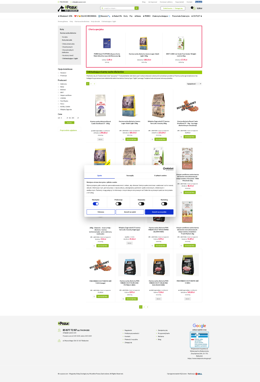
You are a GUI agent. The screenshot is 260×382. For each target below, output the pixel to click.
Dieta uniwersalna (68, 44)
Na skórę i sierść (67, 55)
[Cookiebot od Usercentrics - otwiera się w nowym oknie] (164, 168)
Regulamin (128, 330)
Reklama (161, 336)
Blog (143, 2)
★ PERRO (147, 16)
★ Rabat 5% (117, 16)
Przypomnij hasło (164, 333)
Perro (62, 104)
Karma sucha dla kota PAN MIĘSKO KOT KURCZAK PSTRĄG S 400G (129, 283)
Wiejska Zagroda (66, 109)
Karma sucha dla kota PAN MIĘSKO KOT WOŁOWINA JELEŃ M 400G (158, 230)
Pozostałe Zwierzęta (180, 16)
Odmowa (101, 212)
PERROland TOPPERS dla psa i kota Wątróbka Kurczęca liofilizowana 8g (107, 55)
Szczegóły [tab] (130, 175)
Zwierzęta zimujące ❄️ (161, 16)
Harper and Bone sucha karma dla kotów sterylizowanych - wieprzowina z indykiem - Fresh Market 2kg (187, 231)
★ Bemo (137, 16)
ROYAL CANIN (65, 107)
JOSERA (63, 98)
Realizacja (191, 374)
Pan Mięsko (64, 101)
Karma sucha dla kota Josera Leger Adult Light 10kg (144, 55)
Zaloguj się (179, 8)
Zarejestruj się (163, 330)
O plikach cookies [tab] (160, 175)
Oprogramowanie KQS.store (177, 374)
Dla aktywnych (67, 47)
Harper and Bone (66, 95)
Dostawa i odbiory (166, 2)
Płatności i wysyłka (131, 339)
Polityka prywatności (132, 333)
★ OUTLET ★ (196, 16)
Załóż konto (167, 8)
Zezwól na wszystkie (159, 212)
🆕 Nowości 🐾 (104, 16)
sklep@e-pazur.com (79, 2)
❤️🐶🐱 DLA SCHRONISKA (85, 16)
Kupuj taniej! (179, 2)
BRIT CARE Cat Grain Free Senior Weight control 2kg (181, 55)
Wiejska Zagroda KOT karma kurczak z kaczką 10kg (158, 122)
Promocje (63, 75)
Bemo (62, 87)
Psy (131, 16)
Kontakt (189, 2)
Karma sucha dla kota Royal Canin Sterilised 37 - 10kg (100, 122)
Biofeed (63, 89)
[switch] (118, 203)
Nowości (63, 73)
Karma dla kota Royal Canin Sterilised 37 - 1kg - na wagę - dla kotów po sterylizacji (187, 123)
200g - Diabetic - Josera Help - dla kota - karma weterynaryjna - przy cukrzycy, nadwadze (100, 231)
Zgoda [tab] (99, 175)
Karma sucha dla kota (82, 21)
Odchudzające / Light (108, 21)
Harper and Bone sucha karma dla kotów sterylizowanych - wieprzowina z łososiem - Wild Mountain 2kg (187, 177)
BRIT (62, 92)
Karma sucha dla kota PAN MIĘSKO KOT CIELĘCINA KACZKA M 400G (158, 283)
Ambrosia (63, 84)
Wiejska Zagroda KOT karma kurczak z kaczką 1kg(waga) (129, 229)
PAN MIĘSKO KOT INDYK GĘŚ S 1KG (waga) (100, 282)
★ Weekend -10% (65, 16)
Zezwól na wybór (130, 212)
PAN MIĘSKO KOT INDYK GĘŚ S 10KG (188, 282)
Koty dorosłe (95, 21)
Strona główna (63, 21)
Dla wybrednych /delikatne (68, 51)
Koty (126, 16)
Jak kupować (152, 2)
